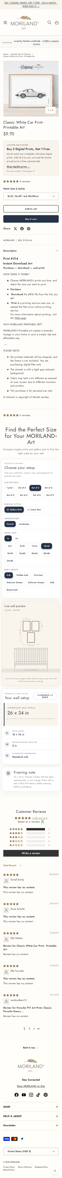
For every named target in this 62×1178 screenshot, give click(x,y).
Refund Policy (9, 1169)
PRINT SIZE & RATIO (14, 188)
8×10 (22, 546)
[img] (11, 875)
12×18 (10, 553)
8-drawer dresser (36, 582)
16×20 (22, 553)
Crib (9, 575)
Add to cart (31, 208)
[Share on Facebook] (22, 228)
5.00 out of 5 (39, 818)
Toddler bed (22, 575)
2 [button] (29, 1028)
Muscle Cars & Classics (21, 54)
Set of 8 (37, 495)
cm (16, 538)
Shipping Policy (41, 1167)
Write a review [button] (31, 853)
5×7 (10, 546)
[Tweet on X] (15, 228)
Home (5, 54)
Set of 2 (22, 487)
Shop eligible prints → (18, 166)
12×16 (47, 546)
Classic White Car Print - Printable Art (19, 56)
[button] (56, 22)
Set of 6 (23, 495)
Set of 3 (35, 487)
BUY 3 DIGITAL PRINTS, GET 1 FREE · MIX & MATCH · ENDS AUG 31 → (31, 4)
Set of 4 (48, 487)
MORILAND (8, 240)
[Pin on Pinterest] (28, 228)
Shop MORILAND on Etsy (31, 1086)
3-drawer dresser (15, 582)
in (8, 538)
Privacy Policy (9, 1167)
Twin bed (38, 575)
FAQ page (20, 318)
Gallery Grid (16, 509)
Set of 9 (50, 495)
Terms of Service (25, 1167)
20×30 (46, 553)
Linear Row (36, 509)
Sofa (52, 582)
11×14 (34, 546)
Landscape (24, 524)
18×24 (34, 553)
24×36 (10, 560)
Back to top (29, 1047)
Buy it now (31, 219)
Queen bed (12, 589)
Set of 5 (10, 495)
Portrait (10, 524)
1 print (10, 487)
